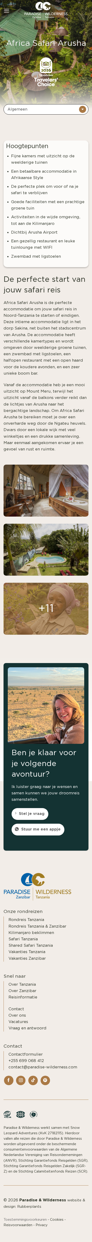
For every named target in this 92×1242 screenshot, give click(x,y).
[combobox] (46, 109)
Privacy (42, 1225)
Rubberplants (29, 1206)
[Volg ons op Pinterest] (45, 1080)
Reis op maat (72, 1233)
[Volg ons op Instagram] (20, 1080)
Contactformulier (25, 1054)
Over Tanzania (22, 984)
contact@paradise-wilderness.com (42, 1067)
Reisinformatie (22, 997)
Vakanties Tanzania (26, 952)
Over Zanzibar (22, 991)
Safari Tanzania (23, 939)
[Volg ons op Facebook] (8, 1080)
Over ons (17, 1015)
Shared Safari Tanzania (30, 945)
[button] (7, 11)
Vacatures (18, 1022)
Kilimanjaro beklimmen (31, 933)
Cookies (56, 1219)
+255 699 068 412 (26, 1061)
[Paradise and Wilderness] (46, 11)
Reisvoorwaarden (18, 1225)
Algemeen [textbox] (17, 109)
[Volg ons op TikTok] (33, 1080)
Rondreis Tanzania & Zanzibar (37, 926)
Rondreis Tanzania (26, 920)
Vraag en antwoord (27, 1028)
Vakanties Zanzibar (27, 958)
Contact (16, 1009)
